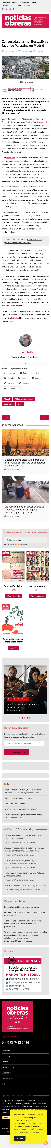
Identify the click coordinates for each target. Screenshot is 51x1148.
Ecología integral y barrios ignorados (19, 798)
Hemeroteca (7, 1078)
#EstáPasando (41, 51)
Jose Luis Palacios (10, 51)
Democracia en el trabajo (14, 804)
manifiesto (10, 158)
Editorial (7, 912)
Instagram (10, 9)
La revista (6, 2)
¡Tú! (8, 783)
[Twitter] (25, 364)
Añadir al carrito (13, 596)
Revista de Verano (21, 699)
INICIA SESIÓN (30, 5)
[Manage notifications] (46, 1143)
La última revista (8, 5)
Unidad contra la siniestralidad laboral (20, 809)
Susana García (14, 710)
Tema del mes (10, 921)
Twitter (6, 9)
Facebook (3, 9)
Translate (23, 544)
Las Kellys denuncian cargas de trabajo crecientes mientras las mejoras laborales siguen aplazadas (24, 509)
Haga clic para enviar (17, 752)
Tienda (19, 5)
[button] (20, 718)
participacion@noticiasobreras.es (18, 941)
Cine (9, 699)
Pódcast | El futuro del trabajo (20, 829)
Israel (7, 399)
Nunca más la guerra (24, 399)
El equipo (6, 1056)
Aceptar (19, 1138)
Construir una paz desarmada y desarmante (23, 705)
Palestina (15, 318)
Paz (20, 404)
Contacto (15, 2)
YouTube (13, 9)
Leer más (13, 648)
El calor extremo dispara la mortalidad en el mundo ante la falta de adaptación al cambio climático (25, 462)
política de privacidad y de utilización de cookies (25, 1119)
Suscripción (24, 2)
